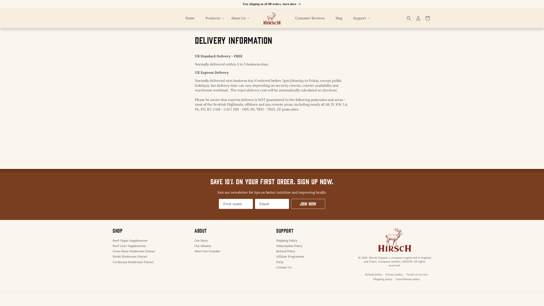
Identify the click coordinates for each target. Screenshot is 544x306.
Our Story (201, 240)
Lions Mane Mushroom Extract (134, 251)
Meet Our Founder (207, 251)
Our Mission (202, 246)
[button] (213, 18)
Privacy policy (394, 274)
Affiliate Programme (290, 256)
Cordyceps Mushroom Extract (133, 262)
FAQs (279, 262)
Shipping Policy (286, 240)
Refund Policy (285, 251)
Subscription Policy (289, 246)
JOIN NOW (308, 203)
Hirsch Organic (378, 257)
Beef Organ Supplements (130, 240)
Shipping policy (382, 279)
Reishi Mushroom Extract (130, 256)
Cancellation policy (408, 279)
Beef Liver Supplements (129, 246)
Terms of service (417, 274)
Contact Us (284, 267)
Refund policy (373, 274)
